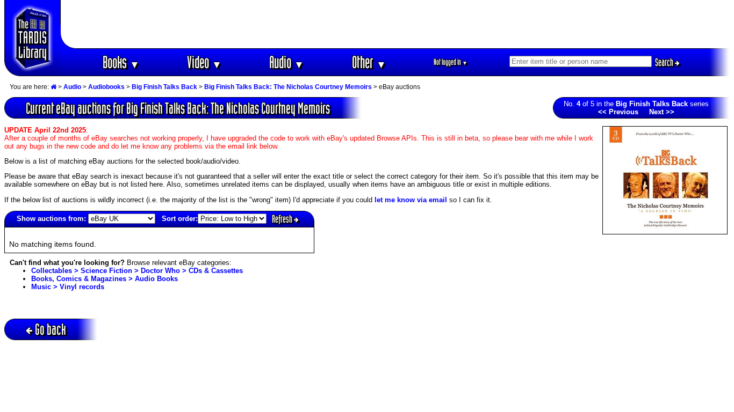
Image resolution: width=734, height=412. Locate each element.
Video (204, 62)
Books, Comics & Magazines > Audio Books (104, 279)
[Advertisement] (395, 24)
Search (665, 62)
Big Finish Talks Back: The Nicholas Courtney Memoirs (288, 87)
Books (121, 62)
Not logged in (450, 62)
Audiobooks (106, 87)
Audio (286, 62)
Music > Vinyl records (67, 287)
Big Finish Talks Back (164, 87)
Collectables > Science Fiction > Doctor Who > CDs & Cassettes (137, 271)
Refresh (283, 219)
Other (369, 62)
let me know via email (411, 200)
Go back (50, 329)
